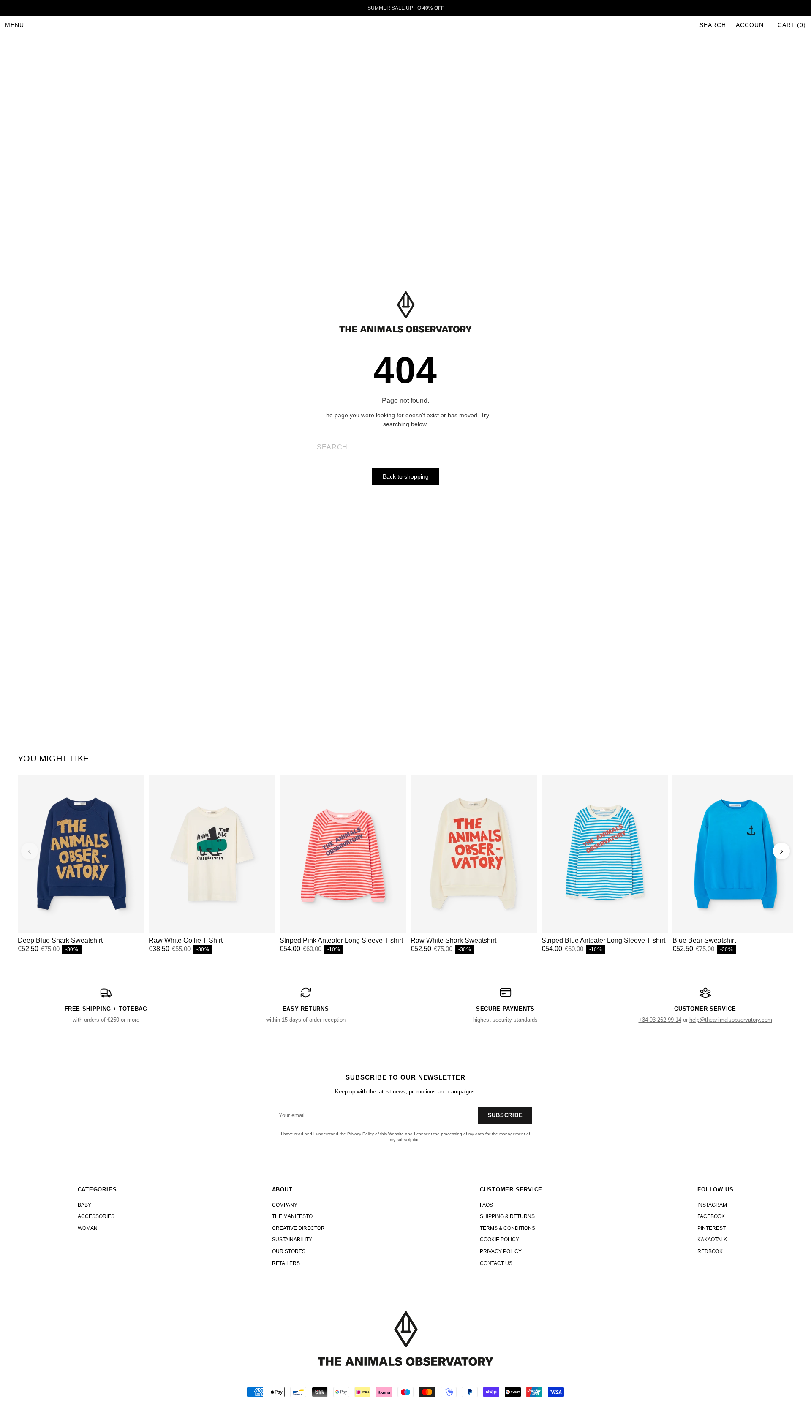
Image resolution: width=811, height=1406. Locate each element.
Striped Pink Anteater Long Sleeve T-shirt (341, 940)
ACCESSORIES (96, 1216)
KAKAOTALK (712, 1240)
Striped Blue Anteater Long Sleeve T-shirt (603, 940)
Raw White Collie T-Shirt (186, 940)
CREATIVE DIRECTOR (298, 1228)
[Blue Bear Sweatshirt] (735, 854)
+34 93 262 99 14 (660, 1020)
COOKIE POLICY (499, 1240)
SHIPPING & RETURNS (507, 1216)
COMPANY (284, 1205)
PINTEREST (711, 1228)
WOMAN (88, 1228)
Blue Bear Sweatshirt (704, 940)
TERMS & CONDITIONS (507, 1228)
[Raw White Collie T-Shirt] (212, 854)
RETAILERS (286, 1263)
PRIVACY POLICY (501, 1251)
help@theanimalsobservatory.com (730, 1020)
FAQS (486, 1205)
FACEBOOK (711, 1216)
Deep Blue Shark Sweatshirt (60, 940)
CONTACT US (496, 1263)
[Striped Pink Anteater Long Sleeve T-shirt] (343, 854)
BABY (84, 1205)
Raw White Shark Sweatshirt (453, 940)
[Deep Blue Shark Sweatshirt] (81, 854)
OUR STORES (288, 1251)
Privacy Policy (360, 1133)
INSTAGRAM (712, 1205)
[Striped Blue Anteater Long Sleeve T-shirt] (605, 854)
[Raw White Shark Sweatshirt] (474, 854)
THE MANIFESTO (292, 1216)
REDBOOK (710, 1251)
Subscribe (505, 1115)
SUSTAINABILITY (292, 1240)
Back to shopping (406, 476)
